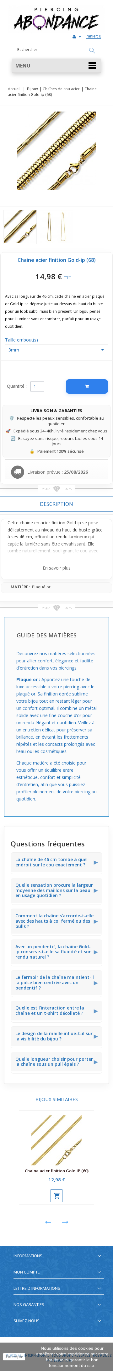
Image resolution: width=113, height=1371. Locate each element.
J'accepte (14, 1356)
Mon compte (26, 1272)
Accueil (14, 89)
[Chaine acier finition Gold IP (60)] (56, 1138)
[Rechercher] (92, 50)
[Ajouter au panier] (87, 386)
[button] (56, 66)
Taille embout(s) (22, 340)
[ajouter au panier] (56, 1195)
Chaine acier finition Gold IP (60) (57, 1171)
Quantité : (17, 386)
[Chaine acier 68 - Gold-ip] (20, 227)
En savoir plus (57, 568)
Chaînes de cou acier (61, 89)
